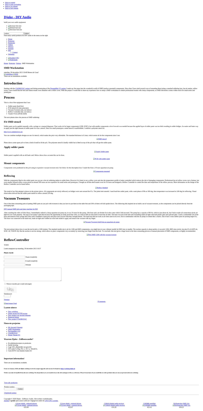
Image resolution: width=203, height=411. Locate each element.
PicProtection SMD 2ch (181, 403)
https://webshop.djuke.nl (68, 368)
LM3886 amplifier (149, 403)
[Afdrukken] (8, 74)
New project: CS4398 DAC (17, 319)
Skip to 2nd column (11, 8)
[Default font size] (14, 28)
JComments (101, 301)
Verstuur (7, 300)
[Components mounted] (101, 171)
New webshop (13, 311)
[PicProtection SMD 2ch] (181, 405)
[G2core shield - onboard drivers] (26, 405)
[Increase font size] (14, 26)
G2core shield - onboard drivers (26, 403)
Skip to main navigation (13, 4)
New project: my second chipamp (19, 315)
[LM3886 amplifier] (149, 405)
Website (28, 265)
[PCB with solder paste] (101, 159)
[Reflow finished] (101, 188)
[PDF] (15, 74)
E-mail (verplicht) (31, 261)
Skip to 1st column (11, 6)
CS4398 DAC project (22, 88)
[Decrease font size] (15, 30)
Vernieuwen (8, 294)
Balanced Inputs (13, 317)
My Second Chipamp (15, 327)
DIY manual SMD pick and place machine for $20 (21, 209)
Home (6, 63)
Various (18, 63)
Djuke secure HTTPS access (17, 313)
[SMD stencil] (102, 139)
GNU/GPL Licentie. (51, 401)
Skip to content (10, 2)
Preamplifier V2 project (58, 88)
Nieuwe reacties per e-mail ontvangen (19, 284)
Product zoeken (9, 387)
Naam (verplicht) (31, 257)
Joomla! (6, 401)
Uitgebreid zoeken (10, 393)
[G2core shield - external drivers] (70, 405)
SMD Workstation (14, 329)
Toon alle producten (10, 383)
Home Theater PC (14, 335)
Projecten (12, 63)
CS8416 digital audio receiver (114, 403)
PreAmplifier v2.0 (14, 331)
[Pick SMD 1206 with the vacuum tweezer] (101, 235)
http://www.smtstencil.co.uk (13, 132)
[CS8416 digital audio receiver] (114, 405)
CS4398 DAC (13, 333)
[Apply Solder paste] (101, 151)
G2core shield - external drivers (70, 403)
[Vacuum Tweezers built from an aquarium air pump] (101, 222)
